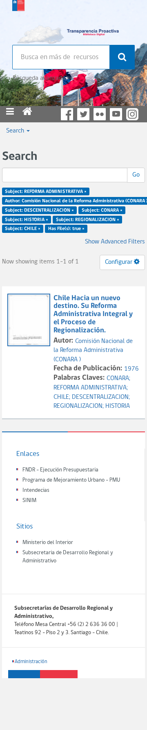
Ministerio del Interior (47, 543)
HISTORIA (117, 406)
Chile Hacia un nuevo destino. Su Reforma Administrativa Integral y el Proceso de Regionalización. (93, 314)
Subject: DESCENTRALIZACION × (39, 210)
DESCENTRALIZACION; (101, 397)
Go (136, 175)
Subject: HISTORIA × (26, 219)
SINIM (29, 501)
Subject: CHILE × (22, 228)
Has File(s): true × (66, 228)
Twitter (83, 114)
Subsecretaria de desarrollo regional (18, 20)
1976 (131, 369)
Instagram (132, 114)
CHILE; (62, 397)
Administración (31, 661)
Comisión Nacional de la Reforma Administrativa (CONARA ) (93, 350)
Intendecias (35, 490)
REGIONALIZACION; (79, 406)
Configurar (119, 262)
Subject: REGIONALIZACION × (87, 219)
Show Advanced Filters (115, 242)
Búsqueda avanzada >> (42, 78)
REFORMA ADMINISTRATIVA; (90, 388)
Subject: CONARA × (102, 210)
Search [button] (16, 131)
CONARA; (118, 378)
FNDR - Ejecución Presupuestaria (60, 470)
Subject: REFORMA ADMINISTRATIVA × (46, 191)
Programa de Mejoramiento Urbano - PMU (71, 480)
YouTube (116, 114)
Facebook (67, 114)
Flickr (100, 114)
